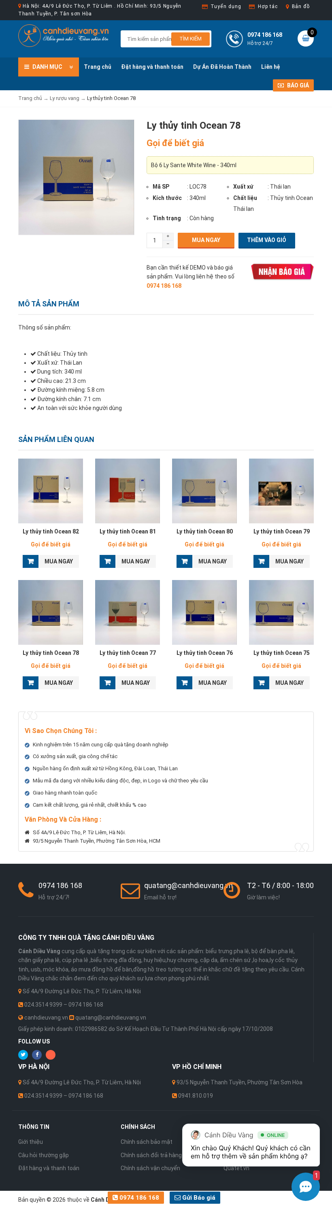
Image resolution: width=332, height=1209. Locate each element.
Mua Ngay (206, 240)
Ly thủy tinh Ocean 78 (51, 653)
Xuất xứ (243, 186)
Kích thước (167, 198)
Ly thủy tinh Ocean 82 (51, 531)
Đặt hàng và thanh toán (152, 67)
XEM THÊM (50, 491)
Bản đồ (301, 6)
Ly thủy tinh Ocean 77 (128, 653)
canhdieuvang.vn (46, 1017)
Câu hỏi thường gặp (43, 1155)
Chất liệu (245, 198)
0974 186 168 (138, 1197)
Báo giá (297, 85)
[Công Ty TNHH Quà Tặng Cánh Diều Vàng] (63, 35)
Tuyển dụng (226, 6)
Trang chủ (97, 67)
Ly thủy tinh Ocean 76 (205, 653)
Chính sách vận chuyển (150, 1168)
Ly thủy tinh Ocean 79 (281, 531)
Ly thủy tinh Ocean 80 (205, 531)
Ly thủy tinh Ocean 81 (128, 531)
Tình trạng (167, 218)
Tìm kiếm (190, 39)
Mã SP (161, 186)
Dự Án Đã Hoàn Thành (222, 67)
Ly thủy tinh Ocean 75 (281, 653)
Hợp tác (267, 6)
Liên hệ (270, 67)
